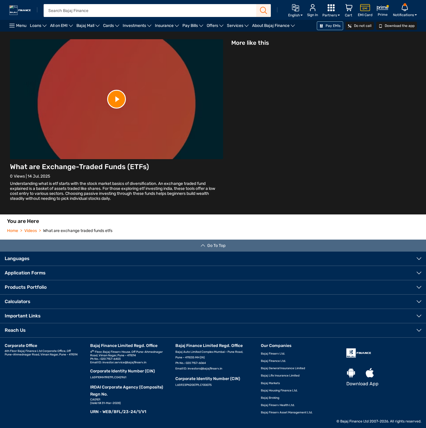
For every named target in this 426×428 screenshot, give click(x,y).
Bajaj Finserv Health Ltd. (278, 405)
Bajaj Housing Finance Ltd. (279, 390)
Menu (21, 25)
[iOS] (369, 373)
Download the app (399, 26)
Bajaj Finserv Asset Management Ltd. (287, 412)
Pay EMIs (333, 26)
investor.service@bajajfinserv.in (124, 362)
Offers (216, 27)
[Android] (351, 373)
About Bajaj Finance (274, 27)
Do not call (362, 26)
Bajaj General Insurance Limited (283, 368)
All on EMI (62, 27)
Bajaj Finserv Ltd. (273, 353)
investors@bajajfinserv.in (205, 368)
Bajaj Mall (88, 27)
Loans (39, 27)
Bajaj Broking (270, 398)
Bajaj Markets (270, 383)
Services (238, 27)
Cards (112, 27)
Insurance (168, 27)
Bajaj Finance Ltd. (273, 361)
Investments (138, 27)
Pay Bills (193, 27)
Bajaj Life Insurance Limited (280, 375)
